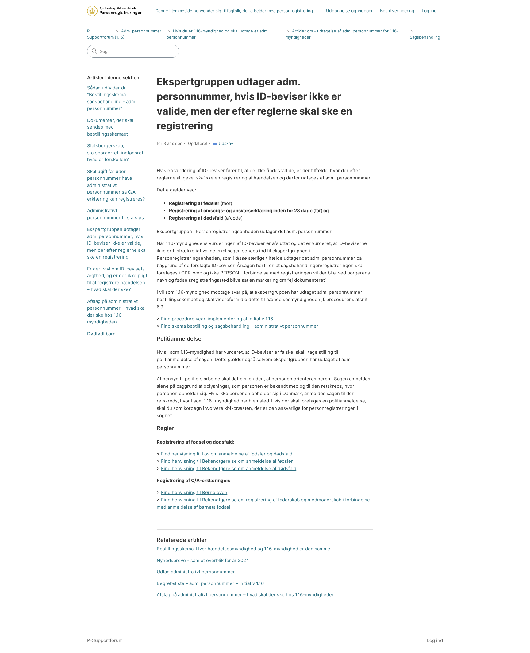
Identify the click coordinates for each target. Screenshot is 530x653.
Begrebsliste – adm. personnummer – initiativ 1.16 (210, 583)
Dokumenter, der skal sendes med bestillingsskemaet (110, 127)
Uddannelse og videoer (349, 10)
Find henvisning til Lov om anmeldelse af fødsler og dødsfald (226, 454)
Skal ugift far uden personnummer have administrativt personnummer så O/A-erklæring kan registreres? (116, 185)
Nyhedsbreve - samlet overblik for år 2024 (203, 560)
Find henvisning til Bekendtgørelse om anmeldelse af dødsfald (228, 468)
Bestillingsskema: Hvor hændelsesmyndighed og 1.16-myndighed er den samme (243, 549)
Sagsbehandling (425, 37)
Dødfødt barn (101, 334)
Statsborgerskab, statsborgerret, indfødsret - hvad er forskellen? (117, 152)
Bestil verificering (397, 10)
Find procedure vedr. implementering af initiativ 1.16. (217, 319)
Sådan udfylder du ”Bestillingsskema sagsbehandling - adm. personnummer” (111, 98)
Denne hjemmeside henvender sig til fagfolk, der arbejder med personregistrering (234, 10)
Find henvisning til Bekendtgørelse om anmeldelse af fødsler (227, 461)
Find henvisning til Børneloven (194, 492)
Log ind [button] (435, 640)
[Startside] (114, 11)
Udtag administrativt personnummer (196, 572)
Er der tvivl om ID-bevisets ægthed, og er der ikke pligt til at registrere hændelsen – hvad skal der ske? (117, 279)
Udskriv (226, 143)
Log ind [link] (429, 10)
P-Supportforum (105, 640)
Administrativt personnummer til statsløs (115, 214)
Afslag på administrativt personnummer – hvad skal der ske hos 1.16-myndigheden (116, 311)
